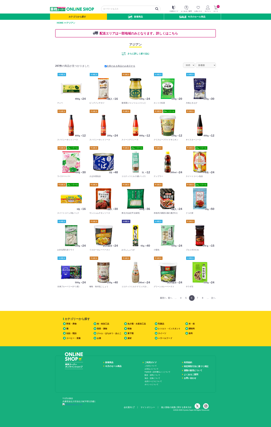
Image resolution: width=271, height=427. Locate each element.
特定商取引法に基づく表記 (196, 366)
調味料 (192, 328)
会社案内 (128, 407)
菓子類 (131, 333)
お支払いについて (151, 369)
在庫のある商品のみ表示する (121, 66)
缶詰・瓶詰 (71, 333)
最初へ (163, 298)
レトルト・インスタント (169, 328)
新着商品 (138, 16)
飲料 (191, 333)
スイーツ (162, 333)
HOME (60, 23)
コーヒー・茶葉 (73, 338)
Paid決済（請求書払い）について (157, 372)
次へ (213, 298)
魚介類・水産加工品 (137, 324)
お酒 (99, 338)
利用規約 (188, 362)
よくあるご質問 (191, 374)
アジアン (135, 44)
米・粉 (192, 324)
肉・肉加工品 (103, 324)
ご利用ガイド (151, 362)
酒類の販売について (193, 370)
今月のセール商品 (196, 16)
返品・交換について (152, 378)
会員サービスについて (153, 381)
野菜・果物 (71, 324)
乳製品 (161, 324)
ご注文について (151, 366)
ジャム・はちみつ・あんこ (109, 333)
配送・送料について (152, 375)
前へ (170, 298)
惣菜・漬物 (102, 328)
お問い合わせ (190, 378)
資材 (130, 338)
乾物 (130, 328)
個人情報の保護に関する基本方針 (176, 407)
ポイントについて (151, 384)
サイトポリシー (148, 407)
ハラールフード (165, 338)
